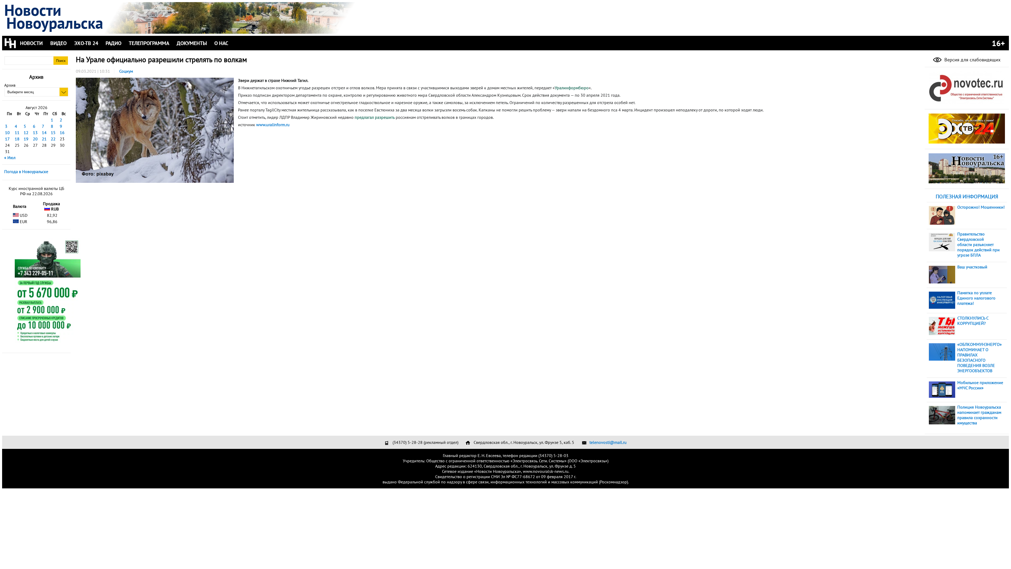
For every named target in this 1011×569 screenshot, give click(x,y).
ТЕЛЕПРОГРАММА (149, 43)
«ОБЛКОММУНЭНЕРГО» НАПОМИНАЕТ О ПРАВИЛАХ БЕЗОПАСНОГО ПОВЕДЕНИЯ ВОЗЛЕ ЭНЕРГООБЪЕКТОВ (979, 357)
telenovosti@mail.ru (608, 442)
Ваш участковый (972, 266)
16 (62, 132)
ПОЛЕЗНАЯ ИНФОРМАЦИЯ (967, 196)
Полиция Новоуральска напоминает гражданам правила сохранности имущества (979, 414)
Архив (10, 85)
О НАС (221, 43)
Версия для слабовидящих (971, 60)
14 (44, 132)
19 (26, 138)
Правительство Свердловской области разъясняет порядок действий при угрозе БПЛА (978, 244)
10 (7, 132)
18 (17, 138)
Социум (126, 71)
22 (53, 138)
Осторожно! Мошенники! (981, 207)
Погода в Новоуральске (26, 171)
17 (7, 138)
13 (35, 132)
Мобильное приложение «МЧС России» (980, 385)
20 (35, 138)
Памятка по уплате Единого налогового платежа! (976, 298)
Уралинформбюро (572, 87)
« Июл (10, 157)
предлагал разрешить (375, 117)
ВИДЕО (58, 43)
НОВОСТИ (31, 43)
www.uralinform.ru (273, 124)
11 (17, 132)
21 (44, 138)
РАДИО (113, 43)
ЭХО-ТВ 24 (86, 43)
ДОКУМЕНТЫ (192, 43)
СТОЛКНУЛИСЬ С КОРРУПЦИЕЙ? (972, 320)
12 (26, 132)
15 (53, 132)
